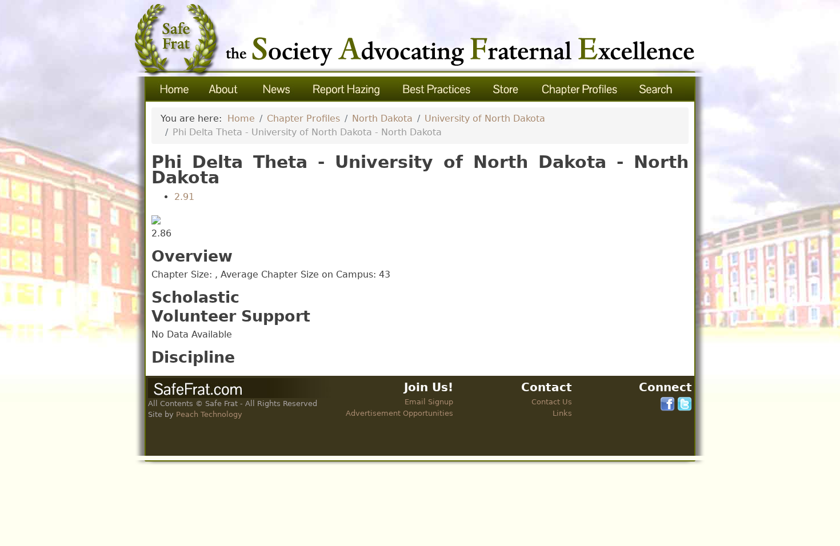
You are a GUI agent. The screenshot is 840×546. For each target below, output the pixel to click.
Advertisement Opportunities (399, 413)
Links (562, 413)
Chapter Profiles (580, 89)
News (275, 89)
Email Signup (429, 402)
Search (657, 89)
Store (506, 89)
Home (172, 89)
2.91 (184, 196)
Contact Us (551, 402)
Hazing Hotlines (346, 89)
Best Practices (436, 89)
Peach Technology (209, 414)
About (224, 89)
